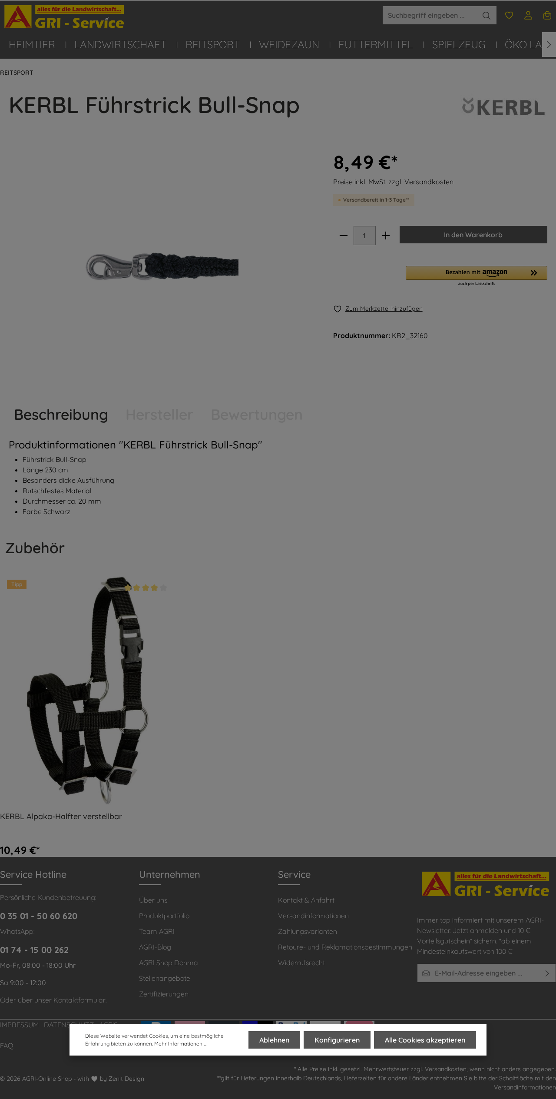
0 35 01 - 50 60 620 (38, 915)
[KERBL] (503, 115)
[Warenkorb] (547, 15)
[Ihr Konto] (528, 15)
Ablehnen (274, 1040)
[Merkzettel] (509, 15)
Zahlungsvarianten (307, 931)
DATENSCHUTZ (69, 1024)
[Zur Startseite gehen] (65, 16)
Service (294, 874)
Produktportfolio (164, 915)
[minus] (343, 235)
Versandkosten (446, 1069)
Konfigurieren (337, 1040)
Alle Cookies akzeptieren (425, 1040)
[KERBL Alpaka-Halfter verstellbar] (87, 688)
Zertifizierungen (164, 993)
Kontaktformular (79, 1000)
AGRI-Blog (155, 947)
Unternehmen (169, 874)
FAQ (6, 1045)
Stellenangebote (164, 978)
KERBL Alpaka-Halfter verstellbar (61, 816)
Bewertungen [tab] (257, 414)
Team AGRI (157, 931)
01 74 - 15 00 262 (34, 949)
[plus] (385, 235)
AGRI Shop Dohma (168, 962)
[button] (476, 276)
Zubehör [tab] (35, 547)
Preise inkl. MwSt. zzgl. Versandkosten (393, 181)
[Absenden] (547, 973)
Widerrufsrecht (301, 962)
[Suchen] (487, 15)
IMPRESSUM (19, 1024)
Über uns (153, 900)
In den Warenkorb (473, 234)
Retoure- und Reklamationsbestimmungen (345, 947)
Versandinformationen (313, 915)
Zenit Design (126, 1078)
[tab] (61, 414)
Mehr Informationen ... (180, 1043)
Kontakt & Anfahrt (306, 900)
